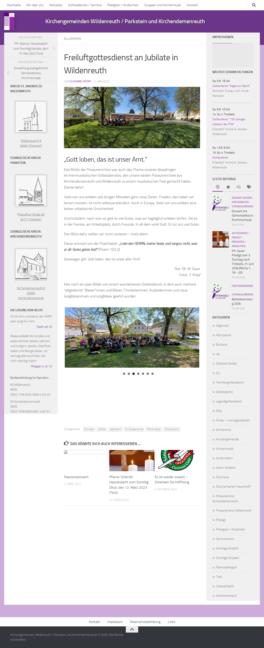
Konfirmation (224, 458)
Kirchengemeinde (134, 429)
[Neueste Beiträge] (217, 187)
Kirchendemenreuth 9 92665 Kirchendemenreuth (31, 293)
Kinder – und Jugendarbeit (233, 420)
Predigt (236, 237)
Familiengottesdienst (230, 382)
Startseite (14, 5)
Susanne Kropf (80, 81)
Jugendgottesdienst (229, 401)
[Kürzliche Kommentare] (238, 187)
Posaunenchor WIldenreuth (233, 510)
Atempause (223, 335)
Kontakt (192, 5)
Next (203, 308)
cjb (218, 354)
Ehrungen (89, 429)
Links (171, 622)
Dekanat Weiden (242, 197)
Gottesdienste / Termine (84, 5)
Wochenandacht (226, 596)
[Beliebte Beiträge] (228, 187)
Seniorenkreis (225, 539)
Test (219, 577)
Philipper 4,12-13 (41, 366)
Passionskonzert (76, 477)
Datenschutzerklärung (145, 622)
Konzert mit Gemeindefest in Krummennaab (242, 215)
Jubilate (102, 429)
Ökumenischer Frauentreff (233, 486)
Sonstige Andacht (227, 548)
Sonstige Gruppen (227, 558)
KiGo (219, 411)
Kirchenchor (223, 430)
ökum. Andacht (225, 468)
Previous (191, 309)
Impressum (115, 622)
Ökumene (222, 477)
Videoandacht (225, 586)
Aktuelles (55, 5)
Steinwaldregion (242, 206)
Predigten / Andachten (123, 5)
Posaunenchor (172, 429)
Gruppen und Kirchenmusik (162, 5)
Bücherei (221, 344)
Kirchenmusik (240, 202)
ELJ (218, 373)
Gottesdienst (220, 157)
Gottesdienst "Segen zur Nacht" (231, 86)
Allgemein (72, 39)
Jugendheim (115, 429)
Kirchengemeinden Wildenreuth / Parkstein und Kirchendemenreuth (125, 21)
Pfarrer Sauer (154, 429)
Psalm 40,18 (44, 327)
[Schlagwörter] (248, 187)
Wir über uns (35, 5)
